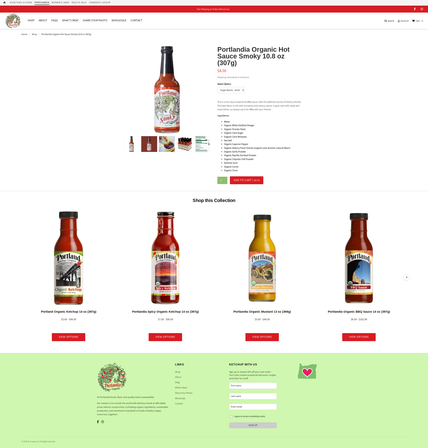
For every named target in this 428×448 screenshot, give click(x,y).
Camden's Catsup (100, 2)
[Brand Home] (5, 3)
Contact (136, 20)
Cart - (419, 20)
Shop (31, 20)
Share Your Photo (95, 20)
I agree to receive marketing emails (249, 416)
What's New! (70, 20)
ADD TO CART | (247, 180)
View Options (68, 337)
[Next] (406, 277)
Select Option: (224, 83)
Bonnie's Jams (60, 2)
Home (24, 34)
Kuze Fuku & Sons (21, 2)
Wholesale (119, 20)
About (43, 20)
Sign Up (252, 425)
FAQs (54, 20)
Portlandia (42, 2)
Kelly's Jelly (79, 2)
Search (391, 20)
